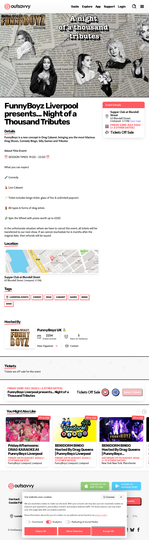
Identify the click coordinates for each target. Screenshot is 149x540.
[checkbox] (33, 522)
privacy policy (101, 515)
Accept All (108, 531)
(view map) (135, 121)
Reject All (41, 531)
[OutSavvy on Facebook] (138, 529)
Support (109, 6)
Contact (14, 499)
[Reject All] (121, 497)
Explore (87, 6)
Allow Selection (74, 531)
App (98, 6)
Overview (110, 497)
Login (122, 6)
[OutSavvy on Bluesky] (132, 529)
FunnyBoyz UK (49, 330)
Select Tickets (132, 392)
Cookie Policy (17, 502)
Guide (75, 6)
